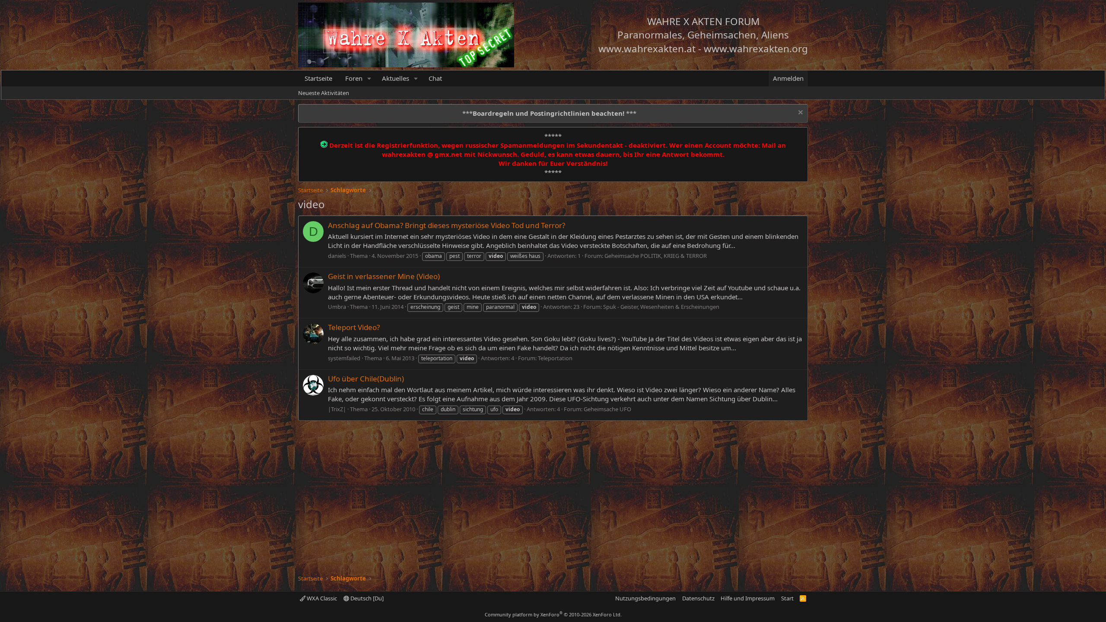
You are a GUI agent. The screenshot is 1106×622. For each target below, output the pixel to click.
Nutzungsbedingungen (645, 598)
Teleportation (555, 358)
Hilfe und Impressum (748, 598)
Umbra (337, 307)
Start (787, 598)
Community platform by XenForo (553, 614)
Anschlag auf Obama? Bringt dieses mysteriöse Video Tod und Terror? (446, 225)
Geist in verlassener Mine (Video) (384, 276)
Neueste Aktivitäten (323, 93)
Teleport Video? (354, 327)
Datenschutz (698, 598)
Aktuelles (395, 78)
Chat (435, 78)
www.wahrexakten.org (756, 48)
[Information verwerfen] (799, 113)
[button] (369, 78)
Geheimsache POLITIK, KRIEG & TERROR (655, 256)
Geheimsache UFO (607, 409)
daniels (337, 256)
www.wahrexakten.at (647, 48)
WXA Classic (321, 598)
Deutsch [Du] (366, 598)
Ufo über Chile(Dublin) (366, 379)
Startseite (318, 78)
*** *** (549, 113)
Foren (353, 78)
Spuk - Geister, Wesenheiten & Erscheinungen (661, 307)
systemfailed (344, 358)
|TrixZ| (337, 409)
